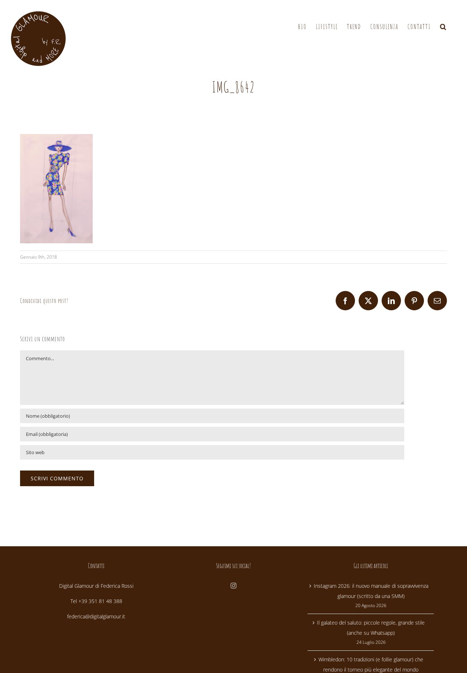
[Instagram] (233, 586)
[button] (443, 26)
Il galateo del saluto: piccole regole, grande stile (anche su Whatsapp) (371, 627)
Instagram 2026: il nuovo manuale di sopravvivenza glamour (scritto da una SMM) (371, 590)
